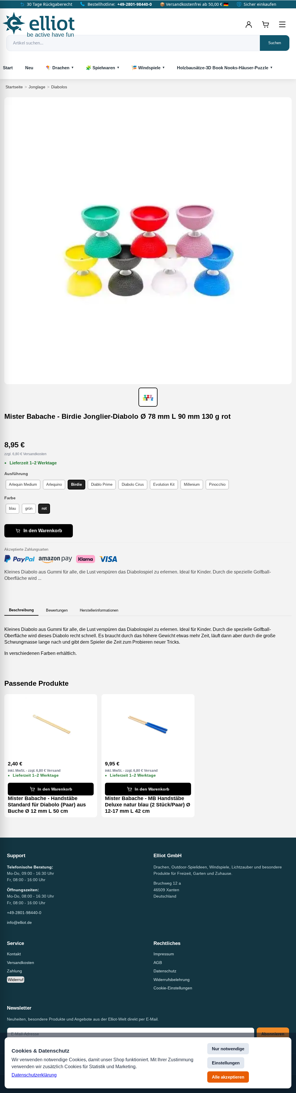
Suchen (274, 43)
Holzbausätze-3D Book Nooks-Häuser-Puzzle (222, 67)
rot (44, 508)
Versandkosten (20, 962)
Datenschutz (164, 971)
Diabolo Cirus (133, 484)
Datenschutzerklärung (34, 1075)
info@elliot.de (19, 922)
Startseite (14, 87)
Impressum (163, 954)
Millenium (192, 484)
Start (8, 67)
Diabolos (59, 87)
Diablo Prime (101, 484)
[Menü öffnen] (282, 24)
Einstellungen (226, 1062)
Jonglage (37, 87)
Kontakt (14, 954)
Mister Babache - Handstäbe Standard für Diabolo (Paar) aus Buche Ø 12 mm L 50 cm (47, 804)
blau (12, 508)
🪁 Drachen (57, 67)
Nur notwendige (228, 1048)
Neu (29, 67)
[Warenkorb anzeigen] (265, 24)
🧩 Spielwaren (100, 67)
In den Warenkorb (42, 530)
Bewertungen (57, 610)
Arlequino (54, 484)
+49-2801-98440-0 (134, 4)
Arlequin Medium (23, 484)
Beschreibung (21, 610)
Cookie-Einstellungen (172, 988)
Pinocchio (217, 484)
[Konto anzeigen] (248, 24)
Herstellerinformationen (99, 610)
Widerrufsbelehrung (171, 979)
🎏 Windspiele (146, 67)
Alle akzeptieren (228, 1077)
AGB (157, 962)
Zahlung (14, 971)
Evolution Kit (164, 484)
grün (28, 508)
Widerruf (15, 979)
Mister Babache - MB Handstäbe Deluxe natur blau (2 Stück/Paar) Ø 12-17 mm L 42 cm (147, 804)
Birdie (76, 484)
